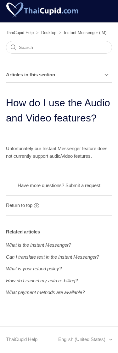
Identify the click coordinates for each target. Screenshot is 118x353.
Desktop (48, 32)
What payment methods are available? (45, 292)
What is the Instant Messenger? (38, 245)
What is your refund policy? (34, 268)
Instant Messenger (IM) (85, 32)
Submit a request (82, 185)
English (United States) (82, 339)
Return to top (19, 205)
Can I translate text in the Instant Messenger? (52, 257)
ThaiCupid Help (20, 32)
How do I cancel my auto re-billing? (42, 280)
